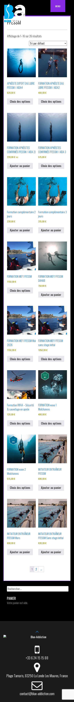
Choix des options (20, 101)
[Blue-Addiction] (14, 23)
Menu (57, 6)
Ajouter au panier (20, 166)
